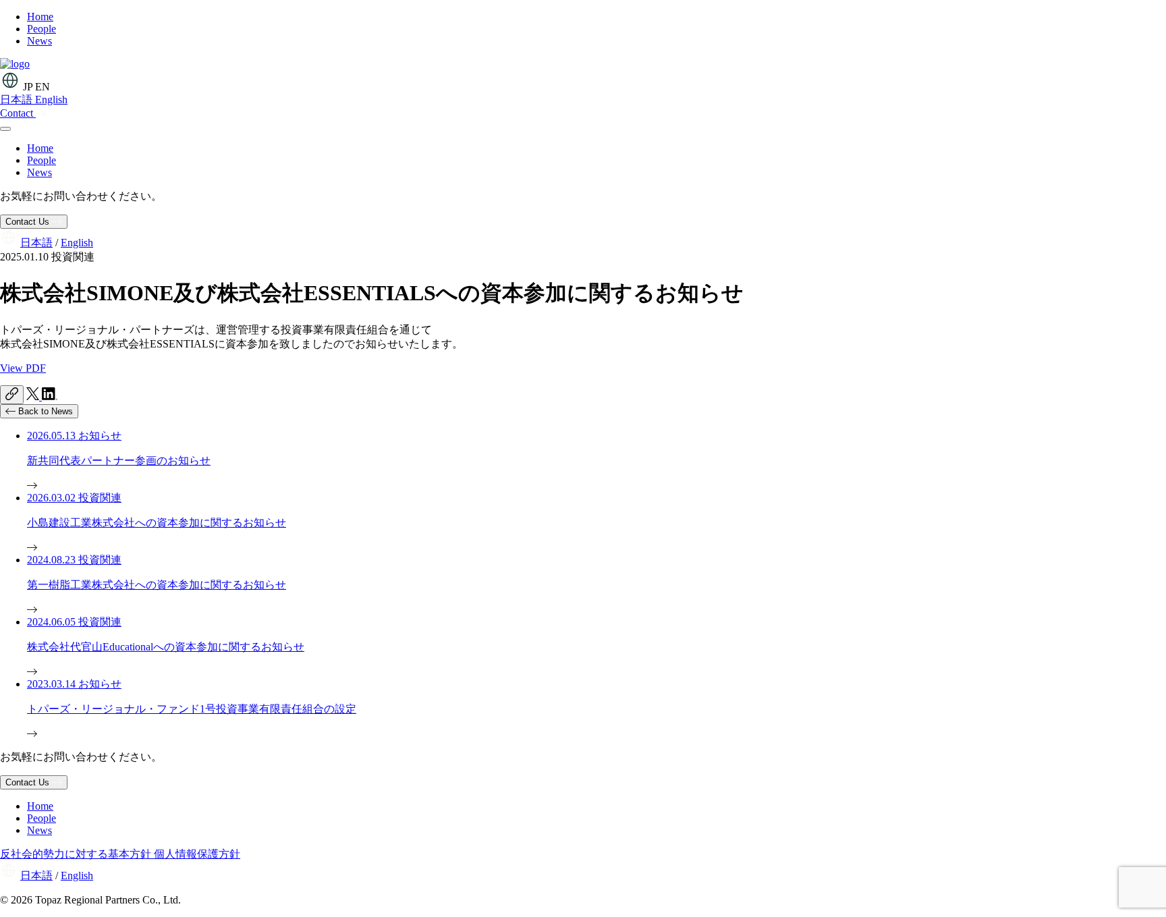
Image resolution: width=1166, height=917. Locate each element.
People (41, 160)
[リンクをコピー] (12, 394)
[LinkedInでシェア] (49, 396)
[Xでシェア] (34, 396)
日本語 (17, 99)
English (51, 99)
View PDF (23, 368)
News (39, 172)
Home (40, 148)
